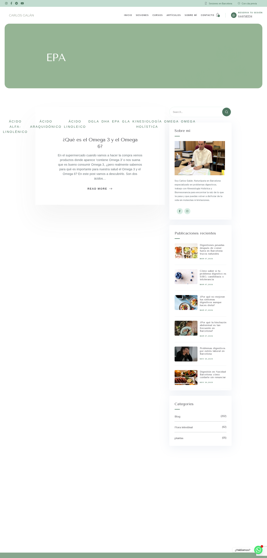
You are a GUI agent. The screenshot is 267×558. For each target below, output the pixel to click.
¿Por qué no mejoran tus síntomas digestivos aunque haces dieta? (212, 301)
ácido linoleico (75, 124)
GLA (126, 121)
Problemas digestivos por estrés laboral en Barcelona (212, 351)
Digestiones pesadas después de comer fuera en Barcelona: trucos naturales (212, 249)
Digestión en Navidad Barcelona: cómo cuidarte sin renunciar (213, 374)
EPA (116, 121)
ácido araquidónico (46, 124)
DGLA (93, 121)
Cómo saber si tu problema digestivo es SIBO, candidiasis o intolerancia (213, 275)
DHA (106, 121)
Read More (97, 188)
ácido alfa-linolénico (15, 126)
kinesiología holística (147, 124)
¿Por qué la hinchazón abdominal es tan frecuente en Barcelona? (213, 326)
